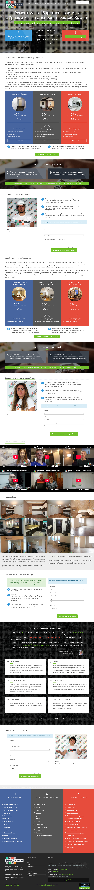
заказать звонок (56, 871)
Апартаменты (8, 821)
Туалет (38, 807)
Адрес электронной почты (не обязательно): (54, 239)
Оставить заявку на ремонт (30, 776)
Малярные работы (72, 813)
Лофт (6, 824)
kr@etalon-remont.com (62, 869)
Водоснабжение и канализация (76, 838)
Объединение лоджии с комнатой (77, 827)
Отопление (70, 836)
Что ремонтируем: (14, 765)
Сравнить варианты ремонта (47, 154)
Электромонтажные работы (75, 816)
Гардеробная (40, 830)
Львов (63, 880)
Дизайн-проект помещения (44, 836)
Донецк (69, 879)
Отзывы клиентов (50, 3)
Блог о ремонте (30, 877)
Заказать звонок (85, 888)
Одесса (68, 880)
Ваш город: (53, 605)
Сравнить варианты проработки (47, 336)
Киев (79, 879)
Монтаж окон (71, 847)
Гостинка (16, 787)
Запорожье (74, 879)
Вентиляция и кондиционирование (77, 841)
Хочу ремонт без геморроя (76, 37)
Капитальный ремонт (10, 807)
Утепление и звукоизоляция (75, 844)
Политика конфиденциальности (12, 885)
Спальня (38, 813)
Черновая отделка (72, 824)
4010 (54, 885)
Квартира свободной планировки (42, 787)
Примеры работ (63, 3)
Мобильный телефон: (49, 233)
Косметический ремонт (11, 804)
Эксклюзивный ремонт (11, 810)
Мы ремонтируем (48, 6)
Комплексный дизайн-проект (13, 841)
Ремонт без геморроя (33, 6)
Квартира (7, 813)
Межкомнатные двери (73, 830)
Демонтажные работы (73, 821)
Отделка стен (71, 804)
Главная (28, 862)
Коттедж (6, 830)
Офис (6, 836)
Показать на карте (52, 867)
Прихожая (39, 833)
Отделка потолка (72, 810)
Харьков (72, 880)
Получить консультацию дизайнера (64, 434)
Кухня (37, 816)
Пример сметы (19, 141)
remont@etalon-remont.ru (67, 874)
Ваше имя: (46, 226)
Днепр (65, 879)
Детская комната (41, 824)
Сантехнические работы (74, 818)
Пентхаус (7, 827)
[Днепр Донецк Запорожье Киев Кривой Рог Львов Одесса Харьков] (82, 2)
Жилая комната (40, 810)
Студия (6, 818)
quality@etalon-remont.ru (66, 873)
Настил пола (71, 807)
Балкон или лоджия (42, 827)
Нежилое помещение (10, 838)
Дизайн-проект (38, 3)
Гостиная (38, 818)
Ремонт (29, 3)
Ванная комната (41, 804)
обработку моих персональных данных (72, 247)
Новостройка (8, 816)
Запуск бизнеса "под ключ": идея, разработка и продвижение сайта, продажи (47, 884)
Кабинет (38, 821)
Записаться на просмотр (67, 616)
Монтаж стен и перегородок (75, 833)
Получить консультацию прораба (64, 250)
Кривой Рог (83, 879)
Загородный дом (9, 833)
